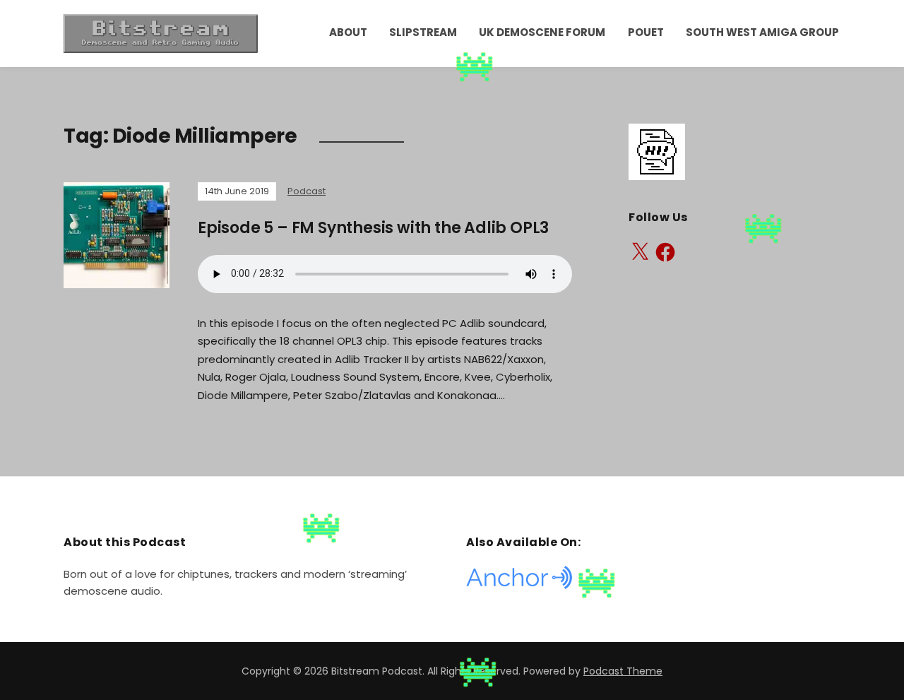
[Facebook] (665, 252)
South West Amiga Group (762, 32)
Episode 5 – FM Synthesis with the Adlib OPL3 (373, 228)
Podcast (306, 191)
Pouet (646, 32)
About (348, 32)
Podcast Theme (622, 671)
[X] (640, 252)
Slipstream (423, 32)
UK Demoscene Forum (542, 32)
